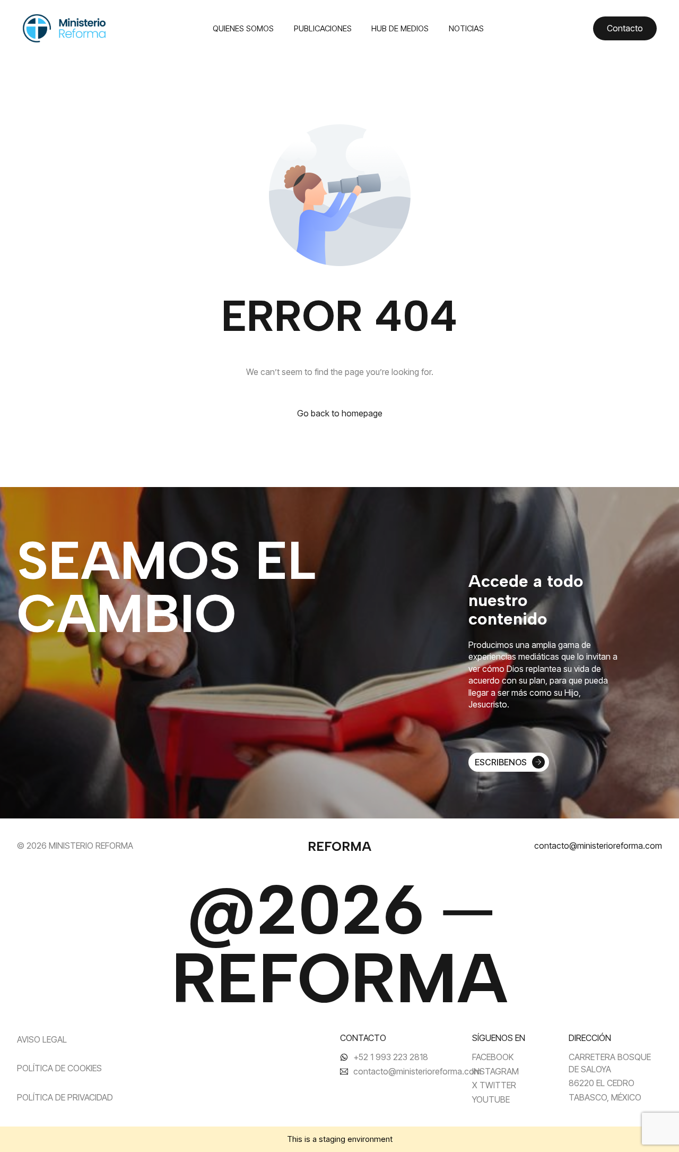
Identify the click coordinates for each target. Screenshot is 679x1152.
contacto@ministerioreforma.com (598, 845)
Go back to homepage (339, 413)
